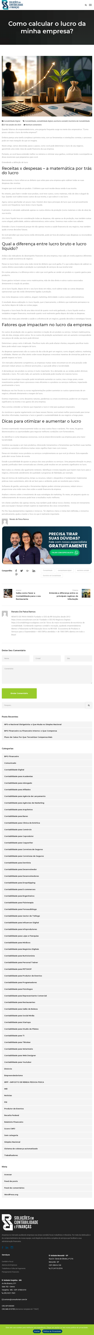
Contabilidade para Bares (16, 816)
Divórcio (8, 1069)
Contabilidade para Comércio (18, 829)
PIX (5, 1102)
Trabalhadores (11, 1155)
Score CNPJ (9, 1129)
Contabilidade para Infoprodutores (20, 929)
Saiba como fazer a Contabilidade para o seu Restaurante (28, 596)
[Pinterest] (16, 575)
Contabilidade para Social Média (19, 1016)
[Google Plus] (27, 571)
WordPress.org (11, 1194)
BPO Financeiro (11, 756)
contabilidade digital (45, 121)
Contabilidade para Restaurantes (19, 1002)
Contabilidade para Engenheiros (19, 896)
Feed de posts (11, 1181)
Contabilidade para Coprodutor (19, 836)
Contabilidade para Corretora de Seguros (23, 849)
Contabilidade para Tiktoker (17, 1042)
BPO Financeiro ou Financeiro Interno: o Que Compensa (30, 731)
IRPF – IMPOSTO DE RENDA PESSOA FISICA (24, 1082)
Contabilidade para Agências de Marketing (24, 803)
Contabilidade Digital (12, 121)
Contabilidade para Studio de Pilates (21, 1029)
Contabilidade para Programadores (20, 982)
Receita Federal (11, 1115)
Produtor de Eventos (14, 1109)
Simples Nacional (12, 1142)
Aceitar (37, 1331)
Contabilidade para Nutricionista (19, 956)
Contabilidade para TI (14, 1036)
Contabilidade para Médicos (17, 942)
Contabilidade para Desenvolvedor (20, 869)
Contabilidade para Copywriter (18, 843)
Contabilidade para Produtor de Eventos (23, 976)
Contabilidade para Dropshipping (19, 883)
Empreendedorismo (13, 1075)
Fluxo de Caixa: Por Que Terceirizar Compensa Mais (28, 737)
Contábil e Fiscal (7, 1261)
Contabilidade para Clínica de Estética (22, 823)
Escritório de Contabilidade (79, 121)
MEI (5, 1089)
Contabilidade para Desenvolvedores (21, 876)
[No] (91, 1329)
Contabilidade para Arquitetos (18, 809)
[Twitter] (21, 571)
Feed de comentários (14, 1188)
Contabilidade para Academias (18, 776)
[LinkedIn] (34, 571)
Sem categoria (11, 1135)
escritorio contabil (61, 121)
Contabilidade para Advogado (18, 783)
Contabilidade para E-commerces (19, 889)
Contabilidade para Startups (17, 1022)
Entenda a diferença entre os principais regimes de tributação (63, 596)
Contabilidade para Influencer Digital (21, 923)
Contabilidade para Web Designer (20, 1055)
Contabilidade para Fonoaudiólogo (20, 909)
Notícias (8, 1095)
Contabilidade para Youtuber (17, 1062)
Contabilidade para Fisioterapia (18, 903)
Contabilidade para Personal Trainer (21, 962)
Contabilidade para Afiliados (17, 789)
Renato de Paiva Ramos (19, 519)
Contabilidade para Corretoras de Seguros (24, 856)
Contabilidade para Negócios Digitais (21, 949)
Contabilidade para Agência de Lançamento (25, 796)
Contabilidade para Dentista (17, 863)
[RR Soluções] (12, 5)
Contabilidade (30, 121)
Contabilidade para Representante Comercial (25, 996)
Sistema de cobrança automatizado (21, 1149)
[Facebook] (16, 571)
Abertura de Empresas (9, 1265)
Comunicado (10, 763)
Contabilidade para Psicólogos (18, 989)
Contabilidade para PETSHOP (18, 969)
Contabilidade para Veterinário (18, 1049)
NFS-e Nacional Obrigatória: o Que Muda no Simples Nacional (32, 724)
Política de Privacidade (52, 1331)
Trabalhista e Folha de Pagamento (13, 1268)
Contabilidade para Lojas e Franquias (21, 936)
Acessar (8, 1174)
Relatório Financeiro (13, 1122)
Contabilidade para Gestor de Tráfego (22, 916)
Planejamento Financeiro (10, 1272)
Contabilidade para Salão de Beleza (21, 1009)
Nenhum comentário (34, 125)
